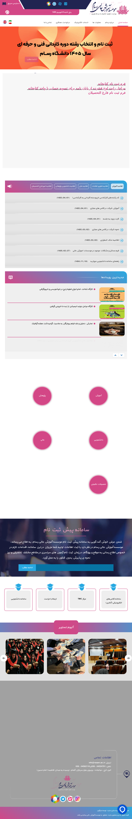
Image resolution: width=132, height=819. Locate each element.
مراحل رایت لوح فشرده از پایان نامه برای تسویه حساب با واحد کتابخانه (76, 88)
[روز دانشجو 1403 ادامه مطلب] (66, 656)
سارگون (99, 810)
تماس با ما (48, 22)
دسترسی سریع (13, 3)
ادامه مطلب (27, 567)
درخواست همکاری (63, 22)
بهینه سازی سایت (112, 810)
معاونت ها (96, 22)
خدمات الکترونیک (81, 22)
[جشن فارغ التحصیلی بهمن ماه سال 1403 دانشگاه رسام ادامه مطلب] (25, 656)
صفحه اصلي (122, 22)
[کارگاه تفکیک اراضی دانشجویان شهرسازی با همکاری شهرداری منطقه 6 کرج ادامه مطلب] (107, 656)
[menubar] (86, 22)
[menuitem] (123, 22)
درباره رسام (109, 22)
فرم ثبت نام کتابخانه (111, 83)
